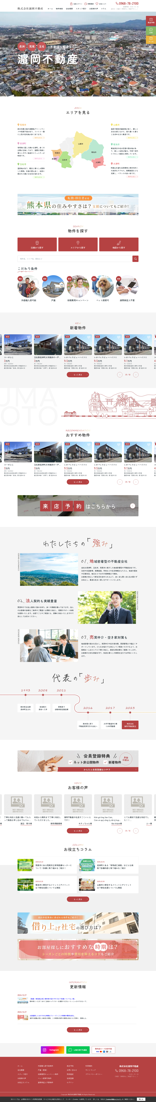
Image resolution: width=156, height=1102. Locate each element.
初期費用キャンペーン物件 (48, 1074)
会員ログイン (77, 4)
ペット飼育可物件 (44, 1078)
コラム (103, 8)
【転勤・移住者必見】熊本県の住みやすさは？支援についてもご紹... (52, 999)
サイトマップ (90, 1070)
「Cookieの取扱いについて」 (113, 1099)
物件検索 (59, 8)
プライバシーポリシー (93, 1074)
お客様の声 (93, 8)
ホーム (50, 8)
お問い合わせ (72, 1070)
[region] (78, 1008)
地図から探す (118, 247)
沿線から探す (37, 247)
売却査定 (70, 1074)
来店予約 (70, 1066)
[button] (119, 374)
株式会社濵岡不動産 (128, 1066)
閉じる (141, 1099)
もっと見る (78, 374)
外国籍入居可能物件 (45, 1066)
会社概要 (69, 8)
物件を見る (38, 138)
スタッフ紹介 (81, 8)
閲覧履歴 (91, 4)
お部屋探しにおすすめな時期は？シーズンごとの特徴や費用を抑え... (52, 1016)
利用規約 (88, 1066)
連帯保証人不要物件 (45, 1082)
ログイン (70, 1082)
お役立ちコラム (23, 1082)
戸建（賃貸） (43, 1070)
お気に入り (102, 4)
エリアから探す (78, 247)
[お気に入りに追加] (28, 337)
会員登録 (70, 1078)
